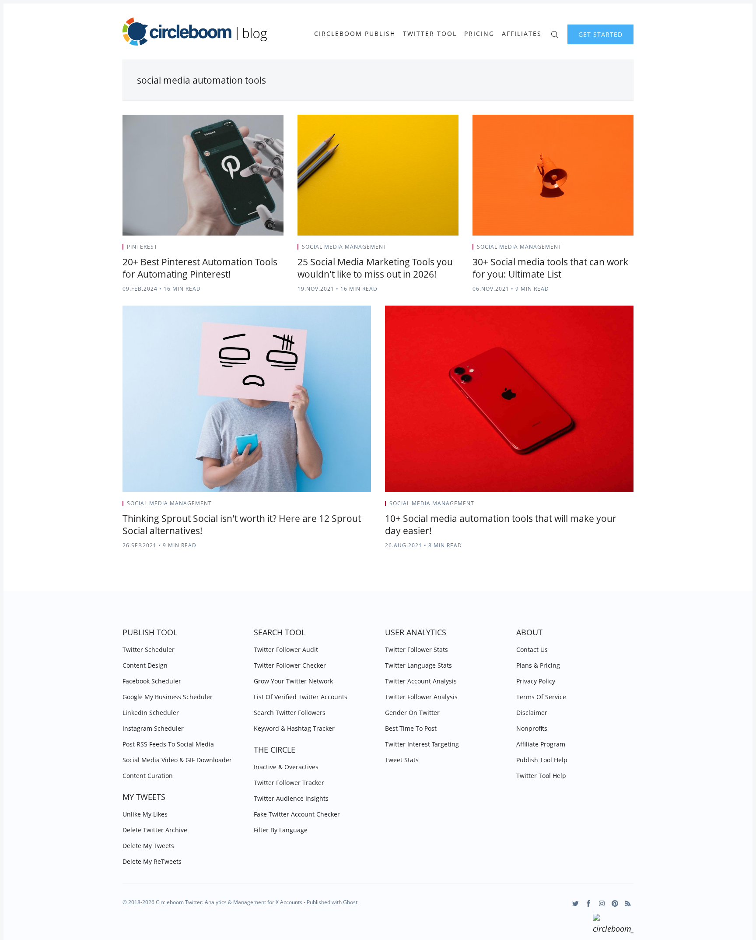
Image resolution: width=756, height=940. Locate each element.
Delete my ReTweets (152, 861)
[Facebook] (588, 903)
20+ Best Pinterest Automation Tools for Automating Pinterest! (199, 268)
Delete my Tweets (148, 845)
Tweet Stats (402, 760)
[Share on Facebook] (260, 249)
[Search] (554, 33)
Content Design (145, 665)
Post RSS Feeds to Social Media (168, 744)
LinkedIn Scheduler (150, 712)
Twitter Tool (430, 34)
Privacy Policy (535, 681)
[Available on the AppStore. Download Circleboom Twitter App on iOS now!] (613, 925)
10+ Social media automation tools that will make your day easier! (500, 524)
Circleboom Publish (355, 34)
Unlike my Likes (145, 814)
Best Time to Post (411, 728)
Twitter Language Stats (418, 665)
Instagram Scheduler (153, 728)
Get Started (600, 34)
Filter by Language (281, 830)
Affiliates (522, 34)
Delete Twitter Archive (154, 830)
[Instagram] (601, 903)
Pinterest (142, 246)
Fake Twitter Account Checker (297, 814)
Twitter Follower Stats (416, 649)
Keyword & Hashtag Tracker (294, 728)
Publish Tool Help (541, 760)
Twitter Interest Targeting (422, 744)
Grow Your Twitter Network (293, 681)
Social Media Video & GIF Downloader (177, 760)
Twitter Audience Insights (291, 798)
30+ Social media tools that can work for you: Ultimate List (550, 268)
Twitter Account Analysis (421, 681)
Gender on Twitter (412, 712)
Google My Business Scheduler (167, 697)
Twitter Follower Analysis (421, 697)
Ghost (350, 902)
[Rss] (628, 903)
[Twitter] (575, 903)
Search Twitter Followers (290, 712)
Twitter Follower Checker (290, 665)
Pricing (479, 34)
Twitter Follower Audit (286, 649)
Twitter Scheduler (148, 649)
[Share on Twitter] (249, 249)
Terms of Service (541, 697)
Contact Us (532, 649)
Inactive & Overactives (286, 767)
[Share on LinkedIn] (271, 249)
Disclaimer (531, 712)
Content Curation (147, 775)
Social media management (344, 246)
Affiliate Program (540, 744)
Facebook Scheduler (151, 681)
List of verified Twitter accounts (300, 697)
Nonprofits (531, 728)
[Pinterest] (614, 903)
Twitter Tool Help (541, 775)
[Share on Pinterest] (280, 249)
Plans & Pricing (538, 665)
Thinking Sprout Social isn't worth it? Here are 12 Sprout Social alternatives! (241, 524)
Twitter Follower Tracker (289, 782)
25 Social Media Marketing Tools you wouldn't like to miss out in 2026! (375, 268)
